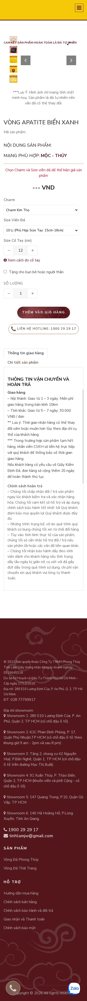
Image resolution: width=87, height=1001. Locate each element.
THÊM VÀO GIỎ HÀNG (43, 312)
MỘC (46, 155)
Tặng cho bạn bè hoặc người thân (36, 272)
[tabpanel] (48, 54)
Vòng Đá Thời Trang (20, 868)
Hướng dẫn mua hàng (21, 893)
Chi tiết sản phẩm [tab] (22, 362)
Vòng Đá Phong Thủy (21, 859)
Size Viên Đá (14, 220)
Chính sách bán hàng (20, 902)
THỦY (61, 155)
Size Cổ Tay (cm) (18, 240)
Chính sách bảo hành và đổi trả (28, 910)
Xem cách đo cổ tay (23, 260)
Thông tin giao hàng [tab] (25, 353)
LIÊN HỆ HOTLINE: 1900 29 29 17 (46, 329)
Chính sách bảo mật (20, 927)
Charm (9, 199)
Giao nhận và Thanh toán (24, 919)
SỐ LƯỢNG (13, 283)
